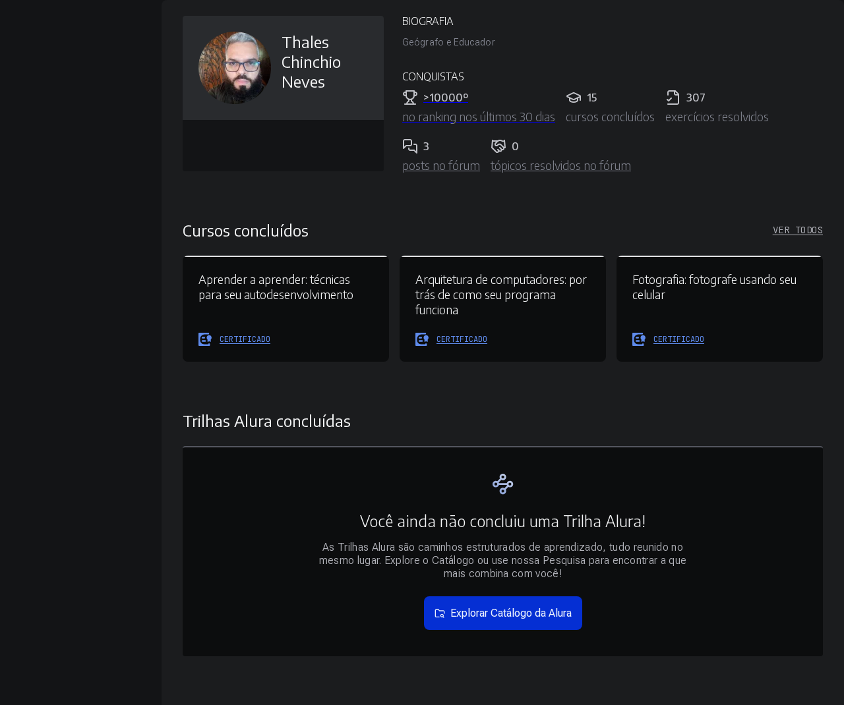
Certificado (245, 339)
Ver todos (798, 230)
